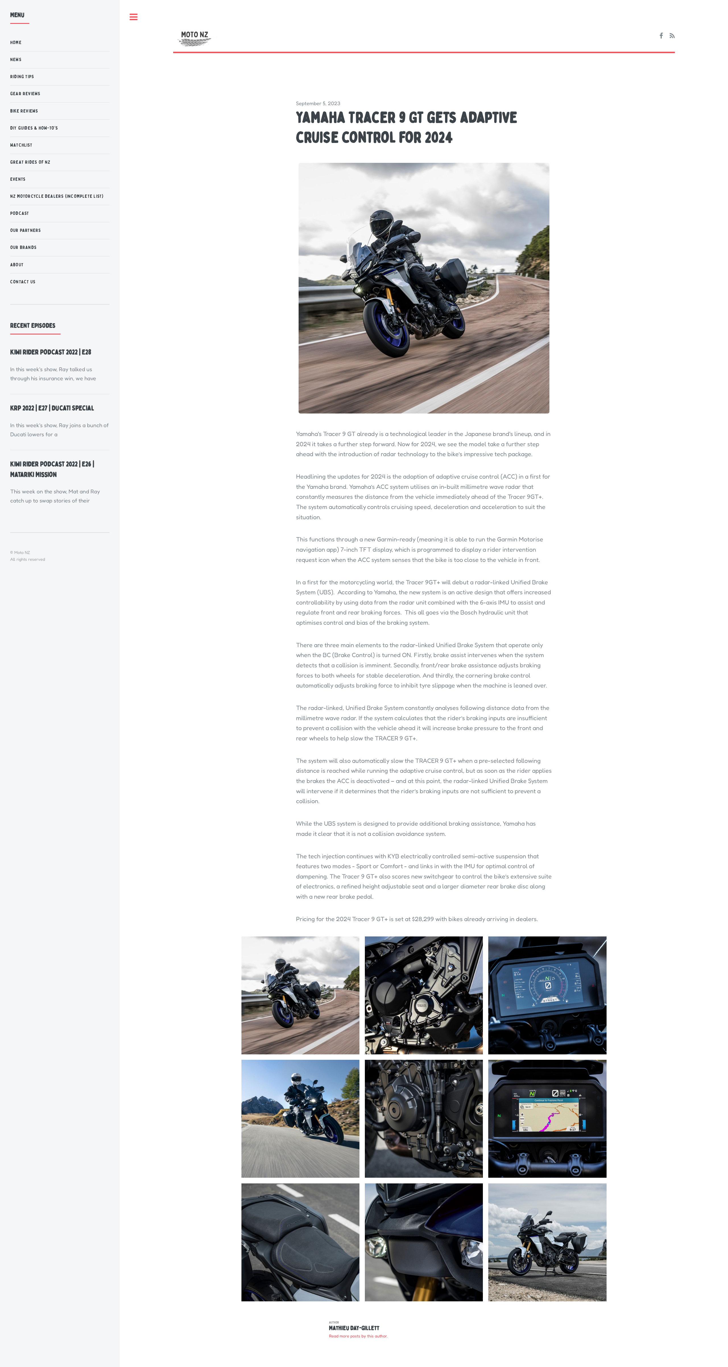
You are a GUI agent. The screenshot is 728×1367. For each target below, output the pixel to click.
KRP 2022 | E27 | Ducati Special (52, 408)
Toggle (133, 17)
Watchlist (21, 145)
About (17, 265)
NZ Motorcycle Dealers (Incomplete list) (57, 196)
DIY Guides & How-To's (34, 128)
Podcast (19, 213)
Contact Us (23, 282)
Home (16, 42)
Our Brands (23, 247)
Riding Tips (22, 77)
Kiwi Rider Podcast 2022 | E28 (50, 352)
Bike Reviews (24, 111)
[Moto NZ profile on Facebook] (661, 36)
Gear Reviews (25, 94)
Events (18, 179)
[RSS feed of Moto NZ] (672, 36)
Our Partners (25, 230)
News (16, 60)
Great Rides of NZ (30, 162)
